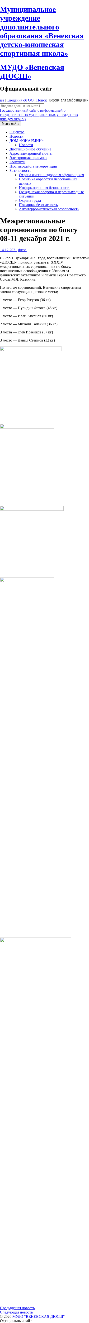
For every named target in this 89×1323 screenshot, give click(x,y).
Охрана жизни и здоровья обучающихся (51, 175)
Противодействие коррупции (33, 166)
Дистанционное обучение (30, 149)
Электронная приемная (28, 158)
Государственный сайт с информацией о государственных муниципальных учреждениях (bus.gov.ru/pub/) (39, 114)
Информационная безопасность (44, 188)
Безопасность (20, 170)
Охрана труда (30, 200)
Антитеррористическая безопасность (49, 209)
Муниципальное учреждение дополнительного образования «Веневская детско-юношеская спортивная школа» (42, 31)
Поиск (41, 100)
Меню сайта (10, 123)
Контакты (17, 162)
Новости (16, 136)
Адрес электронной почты (30, 153)
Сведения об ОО (20, 100)
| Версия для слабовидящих (67, 100)
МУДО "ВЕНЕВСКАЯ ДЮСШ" (38, 1316)
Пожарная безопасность (38, 205)
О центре (16, 132)
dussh (22, 250)
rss (2, 100)
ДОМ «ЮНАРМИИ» (26, 141)
